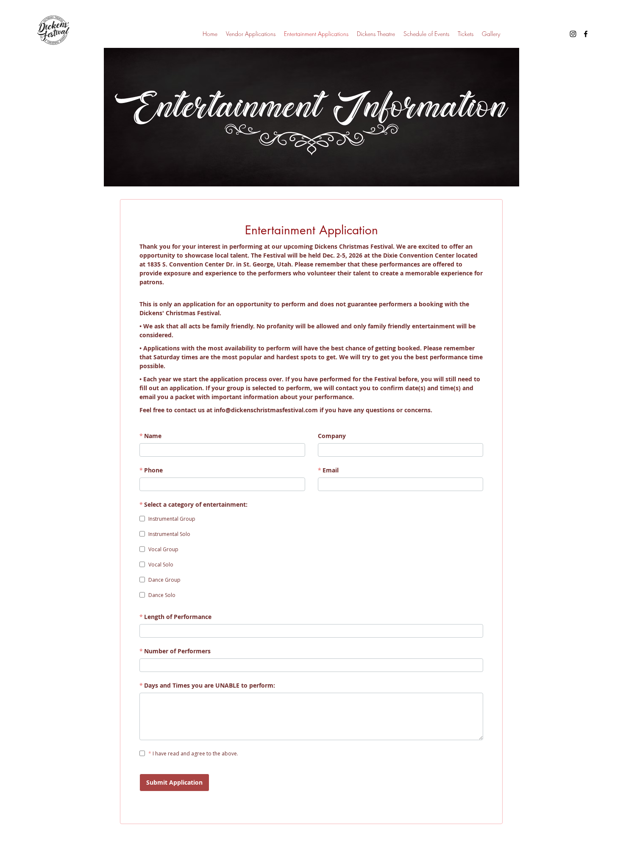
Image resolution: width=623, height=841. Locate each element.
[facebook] (585, 34)
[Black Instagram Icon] (573, 34)
